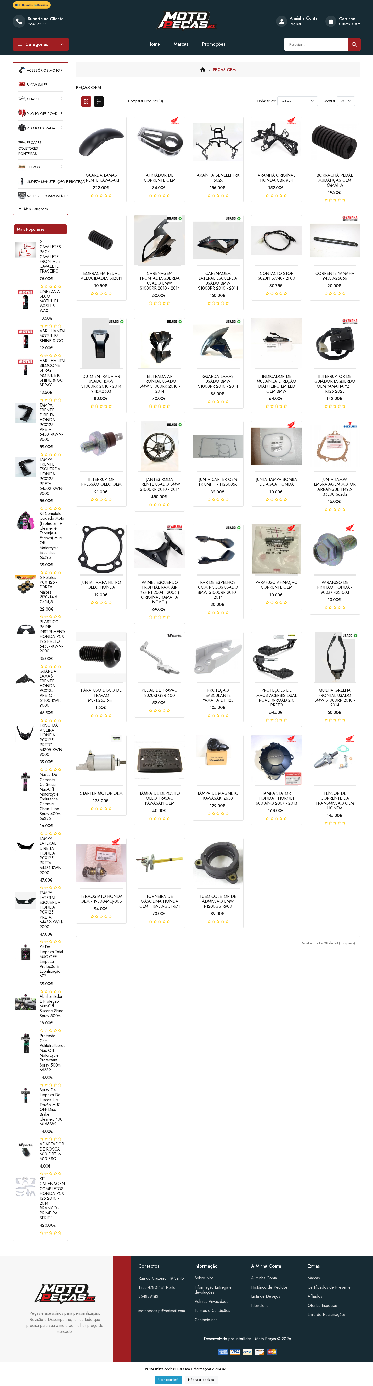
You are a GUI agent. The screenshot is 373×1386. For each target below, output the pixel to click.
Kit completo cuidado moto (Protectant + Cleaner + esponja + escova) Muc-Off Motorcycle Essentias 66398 (52, 535)
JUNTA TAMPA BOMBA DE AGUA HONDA (276, 482)
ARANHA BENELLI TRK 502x (218, 177)
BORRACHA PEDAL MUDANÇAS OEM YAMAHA (335, 180)
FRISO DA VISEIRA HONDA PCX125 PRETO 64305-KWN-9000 (51, 739)
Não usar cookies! (201, 1379)
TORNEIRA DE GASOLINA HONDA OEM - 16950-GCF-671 (159, 901)
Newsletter (260, 1305)
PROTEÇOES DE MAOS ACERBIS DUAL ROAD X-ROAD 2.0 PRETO (276, 697)
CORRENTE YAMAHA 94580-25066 (334, 276)
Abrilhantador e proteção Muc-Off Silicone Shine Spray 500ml (51, 1006)
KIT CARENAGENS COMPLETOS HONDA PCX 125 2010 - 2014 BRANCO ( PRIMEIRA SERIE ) (53, 1198)
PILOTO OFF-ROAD (42, 113)
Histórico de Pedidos (269, 1287)
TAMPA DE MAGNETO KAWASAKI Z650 (218, 795)
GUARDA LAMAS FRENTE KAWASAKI (101, 177)
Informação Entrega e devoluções (213, 1289)
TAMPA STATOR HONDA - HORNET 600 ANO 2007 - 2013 (276, 798)
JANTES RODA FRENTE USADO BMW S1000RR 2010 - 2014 (159, 484)
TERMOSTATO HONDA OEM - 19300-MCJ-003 (101, 898)
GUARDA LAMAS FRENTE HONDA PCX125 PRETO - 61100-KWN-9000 (51, 688)
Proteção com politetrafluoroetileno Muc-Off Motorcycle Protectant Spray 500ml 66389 (57, 1053)
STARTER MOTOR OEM (101, 793)
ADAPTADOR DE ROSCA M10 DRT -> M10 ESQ (52, 1151)
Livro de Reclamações (327, 1314)
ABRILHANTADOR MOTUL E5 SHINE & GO (56, 336)
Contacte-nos (206, 1320)
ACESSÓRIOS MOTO (43, 70)
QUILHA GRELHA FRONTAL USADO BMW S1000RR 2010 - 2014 (334, 697)
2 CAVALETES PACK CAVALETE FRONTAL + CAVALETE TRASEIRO (50, 256)
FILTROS (33, 167)
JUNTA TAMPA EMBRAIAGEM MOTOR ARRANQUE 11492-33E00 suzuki (335, 487)
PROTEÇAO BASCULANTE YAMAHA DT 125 (218, 695)
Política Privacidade (212, 1301)
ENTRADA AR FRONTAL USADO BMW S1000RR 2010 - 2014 (159, 384)
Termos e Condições (212, 1310)
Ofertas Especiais (323, 1305)
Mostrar (329, 101)
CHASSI (32, 99)
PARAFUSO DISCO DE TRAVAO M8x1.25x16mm (101, 695)
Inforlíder (243, 1339)
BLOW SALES (37, 84)
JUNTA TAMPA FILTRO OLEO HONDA (101, 585)
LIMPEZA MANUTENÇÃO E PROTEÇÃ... (44, 181)
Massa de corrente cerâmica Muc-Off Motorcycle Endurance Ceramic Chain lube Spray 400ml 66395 (50, 796)
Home (154, 44)
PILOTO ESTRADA (40, 128)
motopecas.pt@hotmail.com (161, 1311)
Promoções (213, 44)
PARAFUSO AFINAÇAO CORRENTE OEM (276, 585)
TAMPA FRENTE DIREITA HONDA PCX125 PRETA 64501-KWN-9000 (51, 422)
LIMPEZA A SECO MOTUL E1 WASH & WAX (50, 301)
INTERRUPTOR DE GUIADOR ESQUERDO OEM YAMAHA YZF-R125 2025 (334, 384)
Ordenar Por (266, 101)
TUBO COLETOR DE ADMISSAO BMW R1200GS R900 (218, 901)
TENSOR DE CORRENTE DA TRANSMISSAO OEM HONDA (335, 800)
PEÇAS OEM (224, 70)
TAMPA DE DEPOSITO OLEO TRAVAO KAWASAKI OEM (159, 798)
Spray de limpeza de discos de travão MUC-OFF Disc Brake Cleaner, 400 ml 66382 (51, 1107)
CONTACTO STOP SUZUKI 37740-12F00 (276, 276)
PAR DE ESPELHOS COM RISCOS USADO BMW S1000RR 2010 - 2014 (218, 590)
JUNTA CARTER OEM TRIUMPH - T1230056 (218, 482)
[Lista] (99, 101)
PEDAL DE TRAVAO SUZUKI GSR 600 (160, 692)
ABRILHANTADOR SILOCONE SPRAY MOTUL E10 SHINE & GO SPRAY (56, 373)
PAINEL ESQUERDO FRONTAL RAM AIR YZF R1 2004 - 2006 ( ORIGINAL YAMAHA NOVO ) (159, 592)
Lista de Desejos (265, 1296)
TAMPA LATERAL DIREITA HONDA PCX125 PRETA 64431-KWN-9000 (51, 855)
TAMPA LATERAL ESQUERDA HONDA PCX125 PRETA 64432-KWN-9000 (51, 910)
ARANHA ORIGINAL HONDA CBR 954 (276, 177)
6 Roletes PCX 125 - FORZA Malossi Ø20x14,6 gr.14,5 (48, 589)
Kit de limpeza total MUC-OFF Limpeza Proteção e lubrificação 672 (51, 961)
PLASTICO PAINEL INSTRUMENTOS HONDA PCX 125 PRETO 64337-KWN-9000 (55, 636)
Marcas (181, 44)
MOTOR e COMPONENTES (44, 196)
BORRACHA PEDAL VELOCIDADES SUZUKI (101, 276)
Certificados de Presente (329, 1287)
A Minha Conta (264, 1278)
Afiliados (315, 1296)
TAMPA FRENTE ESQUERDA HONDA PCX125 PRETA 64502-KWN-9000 (51, 476)
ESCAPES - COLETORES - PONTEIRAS (30, 148)
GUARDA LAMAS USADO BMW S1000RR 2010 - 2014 (218, 381)
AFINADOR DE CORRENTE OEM (159, 177)
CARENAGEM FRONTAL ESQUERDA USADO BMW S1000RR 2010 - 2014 (160, 281)
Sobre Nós (204, 1278)
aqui (225, 1369)
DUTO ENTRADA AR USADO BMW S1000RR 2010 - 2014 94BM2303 (101, 384)
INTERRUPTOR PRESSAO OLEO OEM (101, 482)
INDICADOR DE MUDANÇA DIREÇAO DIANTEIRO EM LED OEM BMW (276, 384)
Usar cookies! (168, 1379)
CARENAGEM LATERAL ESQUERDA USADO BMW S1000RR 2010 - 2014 (218, 281)
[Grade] (86, 101)
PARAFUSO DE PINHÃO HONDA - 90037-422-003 (334, 587)
